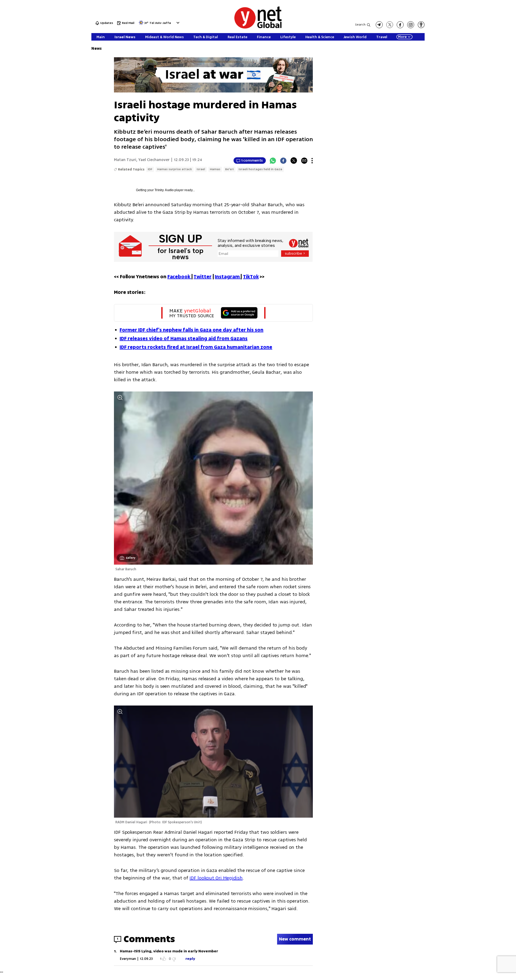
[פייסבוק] (400, 24)
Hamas (215, 169)
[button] (177, 23)
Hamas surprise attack (174, 169)
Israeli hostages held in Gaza (260, 169)
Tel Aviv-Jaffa (160, 23)
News (96, 48)
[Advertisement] (475, 80)
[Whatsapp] (273, 160)
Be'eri (229, 169)
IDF (150, 169)
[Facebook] (283, 160)
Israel (201, 169)
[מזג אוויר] (141, 24)
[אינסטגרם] (410, 24)
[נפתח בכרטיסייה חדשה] (379, 24)
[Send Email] (304, 160)
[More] (312, 160)
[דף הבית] (258, 28)
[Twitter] (294, 160)
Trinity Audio (164, 190)
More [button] (402, 36)
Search (360, 24)
